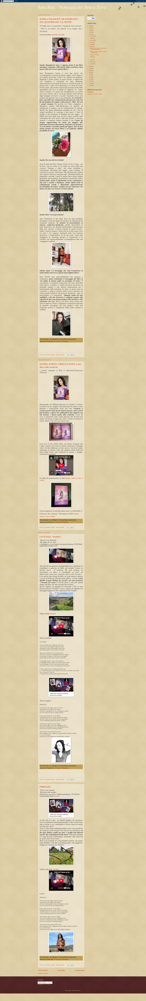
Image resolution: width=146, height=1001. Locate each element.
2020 (90, 68)
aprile (91, 46)
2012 (90, 85)
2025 (90, 28)
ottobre (92, 38)
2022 (90, 34)
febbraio (92, 61)
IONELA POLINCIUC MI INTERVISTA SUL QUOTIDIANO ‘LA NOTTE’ (59, 20)
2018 (90, 72)
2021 (90, 66)
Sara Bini (91, 92)
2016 (90, 77)
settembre (92, 40)
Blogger (79, 990)
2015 (90, 79)
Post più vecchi (79, 970)
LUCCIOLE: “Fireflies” (50, 536)
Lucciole (56, 796)
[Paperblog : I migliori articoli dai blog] (91, 19)
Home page (61, 970)
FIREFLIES (45, 786)
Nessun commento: (60, 354)
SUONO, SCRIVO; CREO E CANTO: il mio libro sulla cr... (98, 52)
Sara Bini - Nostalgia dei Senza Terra (72, 7)
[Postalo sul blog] (69, 355)
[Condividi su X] (70, 355)
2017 (90, 74)
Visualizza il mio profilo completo (94, 94)
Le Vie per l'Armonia (61, 341)
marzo (91, 59)
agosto (91, 42)
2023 (90, 32)
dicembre (92, 36)
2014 (90, 81)
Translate (48, 984)
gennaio (92, 63)
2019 (90, 70)
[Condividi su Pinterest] (73, 355)
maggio (92, 44)
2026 (90, 25)
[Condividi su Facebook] (71, 355)
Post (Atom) (45, 973)
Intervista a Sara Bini (58, 34)
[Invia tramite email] (67, 355)
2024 (90, 30)
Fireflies (55, 546)
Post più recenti (42, 970)
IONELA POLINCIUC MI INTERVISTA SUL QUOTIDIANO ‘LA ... (98, 49)
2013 (90, 83)
